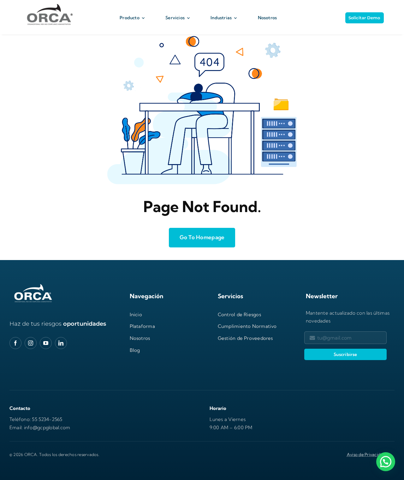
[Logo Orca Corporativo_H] (48, 4)
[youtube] (46, 343)
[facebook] (15, 343)
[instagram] (31, 343)
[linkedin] (61, 343)
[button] (385, 461)
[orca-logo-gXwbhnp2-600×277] (33, 284)
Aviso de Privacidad (366, 454)
